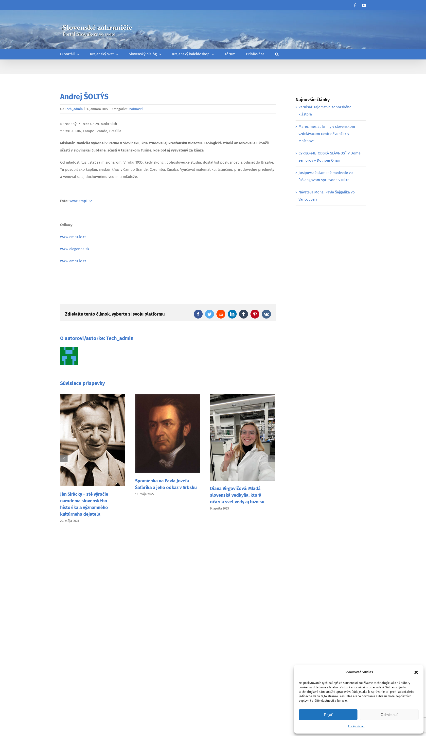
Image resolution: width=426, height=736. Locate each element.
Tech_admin (74, 109)
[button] (416, 672)
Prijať (328, 715)
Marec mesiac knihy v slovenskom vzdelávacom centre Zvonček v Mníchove (327, 133)
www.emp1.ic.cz (73, 237)
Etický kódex (356, 726)
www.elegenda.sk (74, 249)
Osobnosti (135, 109)
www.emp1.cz (81, 201)
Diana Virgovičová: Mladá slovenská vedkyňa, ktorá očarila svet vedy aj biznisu (237, 495)
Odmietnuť (389, 715)
